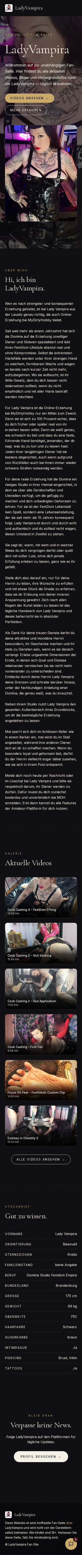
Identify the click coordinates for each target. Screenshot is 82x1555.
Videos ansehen (29, 98)
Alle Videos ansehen (41, 1159)
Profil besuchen (41, 1456)
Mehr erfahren (26, 110)
